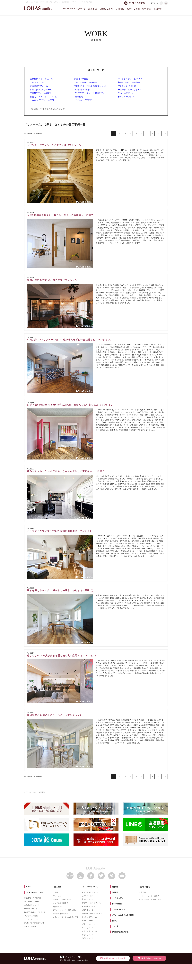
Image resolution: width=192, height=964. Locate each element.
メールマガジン (117, 898)
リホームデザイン (126, 93)
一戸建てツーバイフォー (62, 899)
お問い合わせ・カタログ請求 (150, 899)
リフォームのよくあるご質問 (123, 915)
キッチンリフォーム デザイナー (132, 79)
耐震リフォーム (87, 910)
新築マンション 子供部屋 (129, 82)
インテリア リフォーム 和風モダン (89, 93)
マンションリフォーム (90, 892)
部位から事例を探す (60, 914)
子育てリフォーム (88, 935)
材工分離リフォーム (31, 902)
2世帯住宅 (78, 96)
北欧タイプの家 (81, 79)
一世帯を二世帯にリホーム (130, 89)
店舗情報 (115, 887)
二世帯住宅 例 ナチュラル (41, 79)
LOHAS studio (38, 8)
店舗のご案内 (106, 9)
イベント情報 (117, 904)
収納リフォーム (87, 938)
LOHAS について (30, 909)
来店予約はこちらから (149, 958)
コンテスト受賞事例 (60, 903)
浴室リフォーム (87, 921)
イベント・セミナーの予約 (149, 896)
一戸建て (56, 892)
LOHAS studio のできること (35, 912)
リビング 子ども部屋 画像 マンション (90, 86)
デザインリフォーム (89, 931)
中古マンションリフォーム (92, 903)
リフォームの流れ (31, 916)
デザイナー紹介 (30, 926)
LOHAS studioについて (73, 9)
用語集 (114, 921)
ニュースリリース (118, 909)
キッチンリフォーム (89, 917)
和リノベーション (126, 96)
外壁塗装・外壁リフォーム (92, 913)
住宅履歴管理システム (120, 932)
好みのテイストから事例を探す (65, 910)
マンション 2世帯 (82, 89)
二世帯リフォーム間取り (41, 93)
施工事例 (92, 9)
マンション (57, 896)
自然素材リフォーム (31, 905)
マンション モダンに (127, 86)
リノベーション (87, 896)
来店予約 (158, 9)
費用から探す (58, 907)
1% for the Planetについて (34, 923)
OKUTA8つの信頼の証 (32, 898)
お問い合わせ (145, 887)
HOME (28, 887)
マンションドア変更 (83, 100)
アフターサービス (31, 919)
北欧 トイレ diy (37, 82)
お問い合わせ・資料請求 (139, 9)
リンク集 (115, 926)
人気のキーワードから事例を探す (65, 917)
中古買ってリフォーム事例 (42, 100)
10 (165, 133)
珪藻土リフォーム (88, 924)
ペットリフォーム (88, 928)
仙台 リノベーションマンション (44, 96)
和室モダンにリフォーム (41, 89)
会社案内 (115, 892)
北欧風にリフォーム (39, 86)
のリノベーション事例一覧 (86, 82)
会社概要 (120, 9)
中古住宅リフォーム (89, 906)
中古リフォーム (87, 899)
